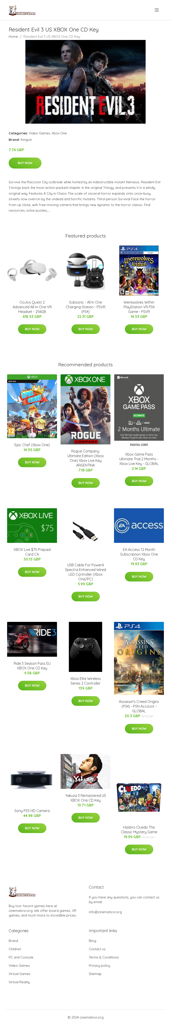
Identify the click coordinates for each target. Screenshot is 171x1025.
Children (15, 949)
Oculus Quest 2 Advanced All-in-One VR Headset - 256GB (32, 307)
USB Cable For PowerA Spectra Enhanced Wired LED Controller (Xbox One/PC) (85, 572)
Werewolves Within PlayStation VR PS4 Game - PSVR (139, 307)
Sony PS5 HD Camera (32, 810)
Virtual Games (20, 974)
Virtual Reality (19, 982)
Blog (92, 941)
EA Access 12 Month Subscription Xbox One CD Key (139, 554)
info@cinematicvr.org (105, 912)
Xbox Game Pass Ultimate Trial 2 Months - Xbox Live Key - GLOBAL (139, 459)
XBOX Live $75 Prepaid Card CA (32, 551)
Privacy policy (99, 965)
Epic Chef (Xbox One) (32, 445)
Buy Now (25, 163)
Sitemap (95, 974)
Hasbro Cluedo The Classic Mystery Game (139, 829)
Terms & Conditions (104, 957)
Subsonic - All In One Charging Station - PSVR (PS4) (85, 307)
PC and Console (21, 957)
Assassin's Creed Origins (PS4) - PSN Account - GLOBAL (139, 706)
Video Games (39, 133)
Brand (13, 941)
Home (13, 36)
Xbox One (59, 133)
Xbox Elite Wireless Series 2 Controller (85, 680)
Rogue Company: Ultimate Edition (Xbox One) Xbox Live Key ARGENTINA (85, 458)
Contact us (97, 949)
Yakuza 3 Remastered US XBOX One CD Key (85, 797)
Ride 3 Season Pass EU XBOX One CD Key (32, 665)
